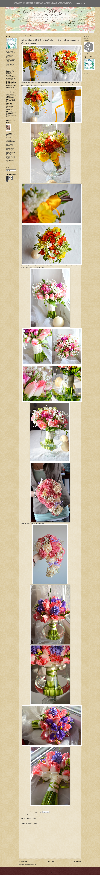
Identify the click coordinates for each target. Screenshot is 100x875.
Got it (85, 3)
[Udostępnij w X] (46, 812)
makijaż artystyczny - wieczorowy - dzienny (10, 100)
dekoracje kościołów (10, 85)
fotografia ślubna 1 (10, 92)
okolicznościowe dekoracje (9, 107)
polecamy (8, 109)
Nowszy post (23, 861)
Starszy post (77, 861)
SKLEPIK (8, 111)
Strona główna (50, 861)
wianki (7, 116)
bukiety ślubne (28, 814)
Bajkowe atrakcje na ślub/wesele (10, 79)
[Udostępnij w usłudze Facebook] (47, 812)
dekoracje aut (9, 83)
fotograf (7, 90)
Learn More (78, 3)
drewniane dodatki (10, 89)
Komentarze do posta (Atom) (31, 864)
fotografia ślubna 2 (10, 94)
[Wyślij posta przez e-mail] (41, 812)
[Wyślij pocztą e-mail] (43, 812)
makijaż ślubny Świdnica (9, 104)
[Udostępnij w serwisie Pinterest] (48, 812)
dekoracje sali (9, 87)
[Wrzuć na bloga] (44, 812)
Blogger (61, 872)
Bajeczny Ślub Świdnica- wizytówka (10, 76)
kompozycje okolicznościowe (9, 97)
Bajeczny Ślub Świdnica (11, 132)
